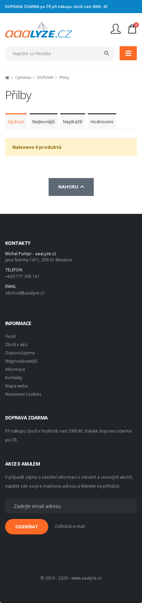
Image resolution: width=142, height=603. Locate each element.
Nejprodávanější (21, 361)
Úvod (10, 336)
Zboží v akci (16, 344)
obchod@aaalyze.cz (24, 292)
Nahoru (69, 187)
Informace (15, 369)
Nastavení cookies (23, 394)
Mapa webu (16, 385)
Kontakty (13, 377)
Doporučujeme (20, 352)
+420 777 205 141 (22, 276)
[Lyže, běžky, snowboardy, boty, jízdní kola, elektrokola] (38, 29)
